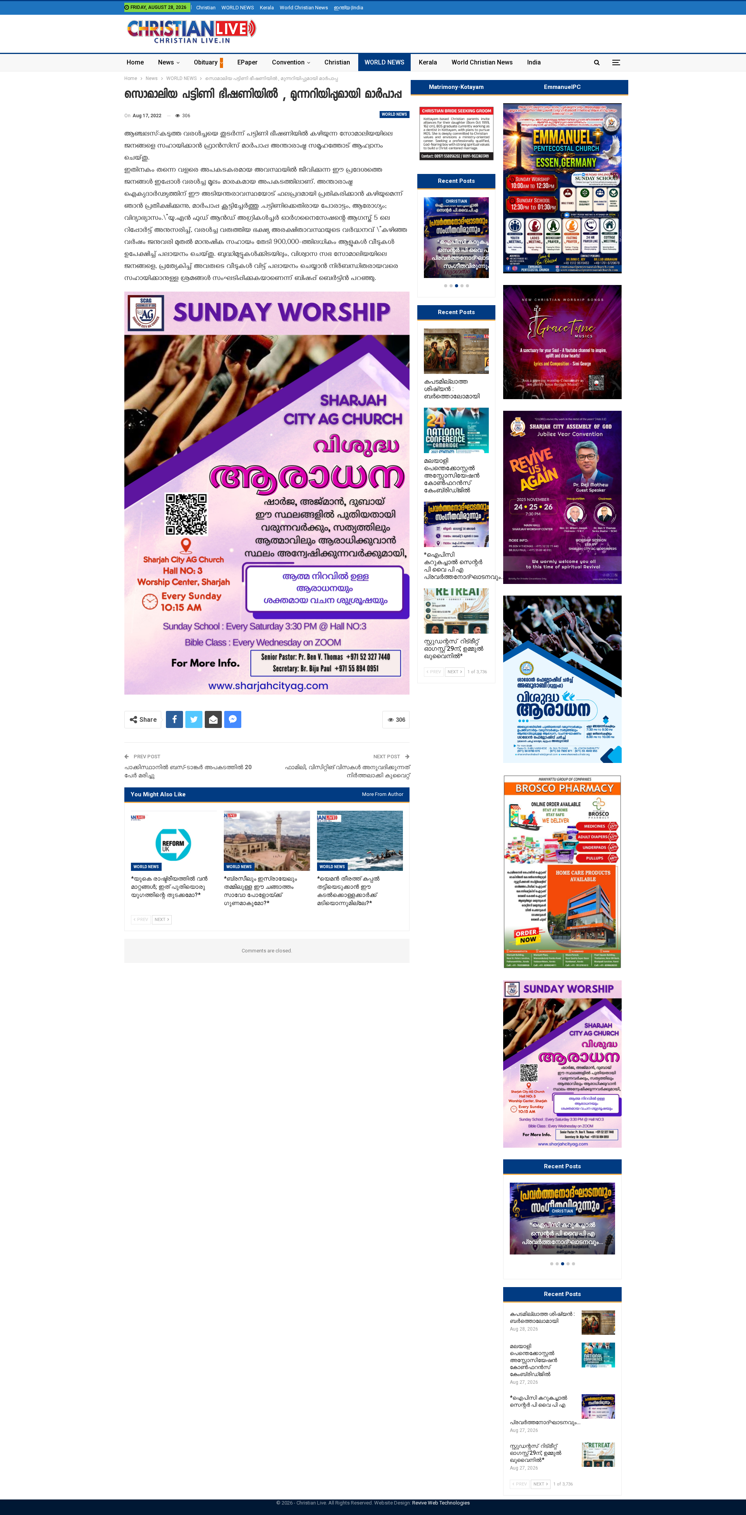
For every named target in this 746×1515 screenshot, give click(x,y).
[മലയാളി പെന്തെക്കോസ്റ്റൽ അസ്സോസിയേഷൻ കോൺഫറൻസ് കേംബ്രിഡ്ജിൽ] (598, 1355)
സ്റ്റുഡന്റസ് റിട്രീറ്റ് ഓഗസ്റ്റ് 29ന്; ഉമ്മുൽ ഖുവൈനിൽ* (562, 1238)
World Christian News (304, 7)
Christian (206, 7)
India (534, 62)
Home (135, 62)
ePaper (247, 62)
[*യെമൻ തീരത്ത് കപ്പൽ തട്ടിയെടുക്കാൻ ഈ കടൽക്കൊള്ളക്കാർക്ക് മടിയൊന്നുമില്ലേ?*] (360, 841)
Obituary (206, 62)
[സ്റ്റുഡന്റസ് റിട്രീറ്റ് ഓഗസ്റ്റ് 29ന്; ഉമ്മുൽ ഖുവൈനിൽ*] (598, 1454)
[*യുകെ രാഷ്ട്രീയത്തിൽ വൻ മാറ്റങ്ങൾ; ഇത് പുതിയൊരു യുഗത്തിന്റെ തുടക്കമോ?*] (174, 841)
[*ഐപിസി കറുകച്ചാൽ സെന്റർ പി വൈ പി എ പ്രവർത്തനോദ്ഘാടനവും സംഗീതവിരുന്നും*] (598, 1406)
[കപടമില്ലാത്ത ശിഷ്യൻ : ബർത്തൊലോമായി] (598, 1322)
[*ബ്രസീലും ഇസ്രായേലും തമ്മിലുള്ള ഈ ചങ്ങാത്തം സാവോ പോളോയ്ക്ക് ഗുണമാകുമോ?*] (267, 841)
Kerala (267, 7)
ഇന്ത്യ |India (348, 7)
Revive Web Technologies (441, 1503)
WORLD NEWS (237, 7)
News (166, 62)
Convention (288, 62)
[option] (562, 1222)
